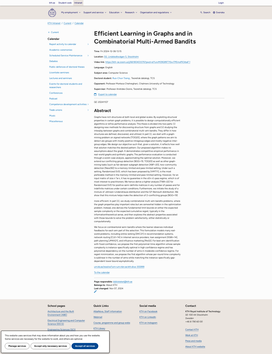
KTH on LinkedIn (147, 317)
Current (67, 23)
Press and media (193, 341)
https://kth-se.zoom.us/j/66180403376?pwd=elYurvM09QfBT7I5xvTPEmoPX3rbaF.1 (147, 62)
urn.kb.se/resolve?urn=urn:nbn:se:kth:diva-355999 (119, 266)
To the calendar (102, 272)
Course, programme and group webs (112, 322)
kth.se (52, 2)
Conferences (55, 93)
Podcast (53, 98)
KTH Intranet (54, 23)
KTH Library (99, 328)
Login (221, 2)
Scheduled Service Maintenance (65, 55)
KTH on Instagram (148, 322)
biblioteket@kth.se (122, 281)
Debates (53, 61)
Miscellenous (56, 121)
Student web (65, 2)
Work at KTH (191, 335)
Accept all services (85, 346)
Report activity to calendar (62, 44)
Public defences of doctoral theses (66, 66)
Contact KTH (192, 329)
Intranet (78, 2)
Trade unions (55, 110)
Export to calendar (107, 94)
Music (52, 115)
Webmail (98, 317)
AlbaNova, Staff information (108, 311)
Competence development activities (68, 104)
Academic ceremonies (60, 49)
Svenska (220, 12)
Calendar (79, 23)
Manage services (17, 346)
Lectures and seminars (60, 78)
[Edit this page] (95, 291)
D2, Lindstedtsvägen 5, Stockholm (121, 56)
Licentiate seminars (59, 72)
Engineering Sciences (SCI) (62, 329)
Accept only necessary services (50, 346)
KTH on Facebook (148, 311)
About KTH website (195, 346)
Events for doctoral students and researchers (65, 86)
